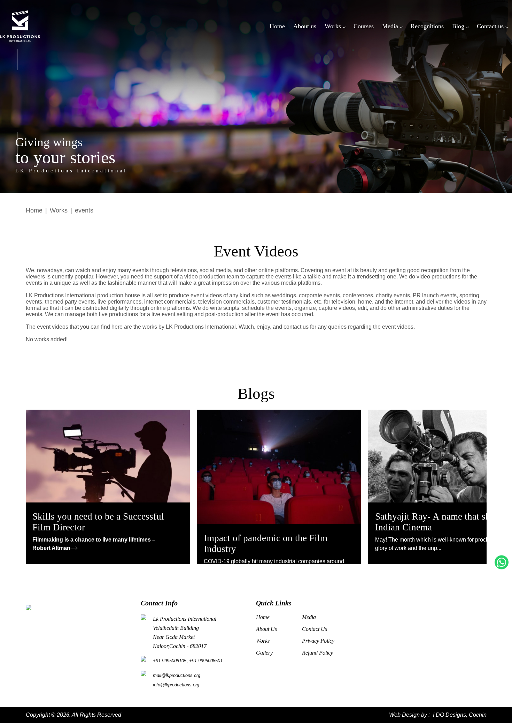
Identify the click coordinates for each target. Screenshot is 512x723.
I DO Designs (449, 715)
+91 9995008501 (206, 660)
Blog (458, 26)
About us (304, 26)
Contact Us (314, 629)
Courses (364, 26)
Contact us (490, 26)
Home (277, 26)
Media (390, 26)
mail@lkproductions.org (176, 675)
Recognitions (427, 26)
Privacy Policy (318, 641)
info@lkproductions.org (176, 684)
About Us (266, 629)
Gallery (264, 653)
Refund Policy (317, 653)
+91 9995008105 (169, 660)
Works (333, 26)
